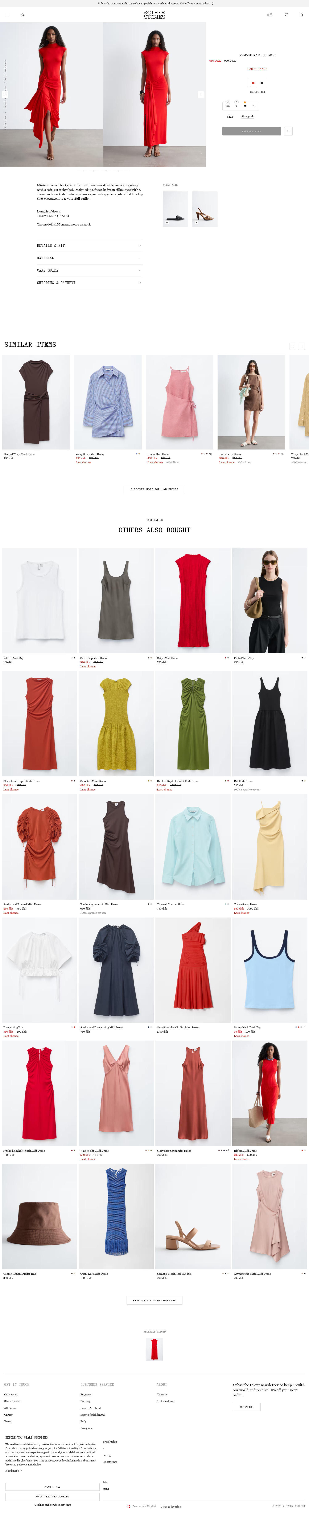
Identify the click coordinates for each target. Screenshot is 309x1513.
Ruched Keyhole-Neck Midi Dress (177, 781)
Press (7, 1421)
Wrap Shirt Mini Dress (90, 454)
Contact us (11, 1394)
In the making (165, 1401)
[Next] (201, 94)
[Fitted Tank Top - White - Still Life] (39, 600)
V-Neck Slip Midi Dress (94, 1151)
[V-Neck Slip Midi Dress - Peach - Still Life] (116, 1093)
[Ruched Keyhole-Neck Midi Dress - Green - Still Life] (193, 724)
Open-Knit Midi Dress (94, 1274)
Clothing (5, 123)
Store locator (12, 1401)
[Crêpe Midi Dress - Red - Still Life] (193, 600)
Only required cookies (52, 1496)
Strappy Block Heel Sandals (174, 1274)
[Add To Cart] (167, 222)
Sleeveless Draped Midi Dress (21, 781)
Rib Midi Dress (243, 781)
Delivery (86, 1401)
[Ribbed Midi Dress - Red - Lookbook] (270, 1093)
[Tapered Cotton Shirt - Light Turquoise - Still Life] (193, 847)
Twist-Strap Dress (245, 904)
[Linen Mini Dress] (180, 402)
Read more (12, 1470)
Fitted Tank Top (13, 658)
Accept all (53, 1486)
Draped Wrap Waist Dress (19, 454)
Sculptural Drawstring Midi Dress (101, 1027)
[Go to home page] (154, 14)
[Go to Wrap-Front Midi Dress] (154, 1349)
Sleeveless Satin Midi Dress (174, 1151)
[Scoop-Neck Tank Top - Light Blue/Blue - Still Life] (270, 970)
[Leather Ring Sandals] (205, 209)
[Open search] (22, 14)
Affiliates (10, 1408)
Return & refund (91, 1408)
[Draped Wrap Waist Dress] (36, 402)
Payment (86, 1394)
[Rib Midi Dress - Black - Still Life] (270, 724)
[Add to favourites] (288, 131)
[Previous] (5, 94)
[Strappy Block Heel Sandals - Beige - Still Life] (193, 1216)
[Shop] (7, 14)
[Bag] (301, 14)
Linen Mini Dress (158, 454)
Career (8, 1415)
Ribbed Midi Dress (245, 1151)
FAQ (83, 1421)
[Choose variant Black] (262, 83)
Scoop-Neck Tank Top (247, 1027)
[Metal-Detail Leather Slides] (175, 209)
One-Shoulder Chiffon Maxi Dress (178, 1027)
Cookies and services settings (52, 1505)
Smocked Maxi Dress (93, 781)
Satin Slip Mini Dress (93, 658)
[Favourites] (286, 14)
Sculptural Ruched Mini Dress (22, 904)
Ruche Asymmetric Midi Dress (99, 904)
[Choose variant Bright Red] (253, 83)
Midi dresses (5, 69)
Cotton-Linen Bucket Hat (19, 1274)
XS (228, 106)
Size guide (248, 116)
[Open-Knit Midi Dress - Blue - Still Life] (116, 1216)
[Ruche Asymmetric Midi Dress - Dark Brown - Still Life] (116, 847)
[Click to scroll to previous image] (292, 346)
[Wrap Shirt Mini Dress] (108, 402)
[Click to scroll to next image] (301, 346)
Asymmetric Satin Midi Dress (252, 1274)
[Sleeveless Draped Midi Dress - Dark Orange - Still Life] (39, 724)
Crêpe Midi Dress (167, 658)
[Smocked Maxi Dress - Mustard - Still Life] (116, 724)
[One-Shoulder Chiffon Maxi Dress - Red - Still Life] (193, 970)
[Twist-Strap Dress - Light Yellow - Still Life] (270, 847)
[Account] (271, 14)
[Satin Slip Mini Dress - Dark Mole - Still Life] (116, 600)
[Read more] (154, 3)
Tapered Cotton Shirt (170, 904)
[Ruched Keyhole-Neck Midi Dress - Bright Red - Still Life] (39, 1093)
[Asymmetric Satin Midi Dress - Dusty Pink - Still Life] (270, 1216)
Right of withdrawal (93, 1415)
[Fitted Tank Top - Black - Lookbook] (270, 600)
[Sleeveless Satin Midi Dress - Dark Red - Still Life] (193, 1093)
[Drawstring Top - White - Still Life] (39, 970)
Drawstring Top (13, 1027)
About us (162, 1394)
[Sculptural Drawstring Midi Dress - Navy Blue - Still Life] (116, 970)
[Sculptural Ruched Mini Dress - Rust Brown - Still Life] (39, 847)
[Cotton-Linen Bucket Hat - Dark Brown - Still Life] (39, 1216)
